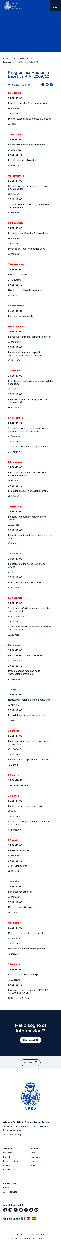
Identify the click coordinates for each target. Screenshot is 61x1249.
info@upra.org (14, 1134)
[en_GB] (28, 1218)
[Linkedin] (26, 1210)
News (29, 58)
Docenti (7, 1157)
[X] (16, 1210)
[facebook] (42, 85)
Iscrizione (35, 1157)
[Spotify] (36, 1210)
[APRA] (15, 6)
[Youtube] (21, 1210)
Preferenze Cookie (44, 1238)
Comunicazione (17, 58)
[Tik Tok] (31, 1210)
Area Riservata (10, 1192)
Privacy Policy (15, 1238)
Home (5, 58)
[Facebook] (5, 1210)
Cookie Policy (29, 1238)
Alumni (34, 1165)
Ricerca (6, 1165)
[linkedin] (47, 85)
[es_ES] (34, 1218)
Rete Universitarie (11, 1169)
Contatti (7, 1187)
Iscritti (34, 1161)
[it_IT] (23, 1218)
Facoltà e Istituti (11, 1161)
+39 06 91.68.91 (15, 1130)
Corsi (33, 1153)
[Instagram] (10, 1210)
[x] (51, 85)
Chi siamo (7, 1153)
